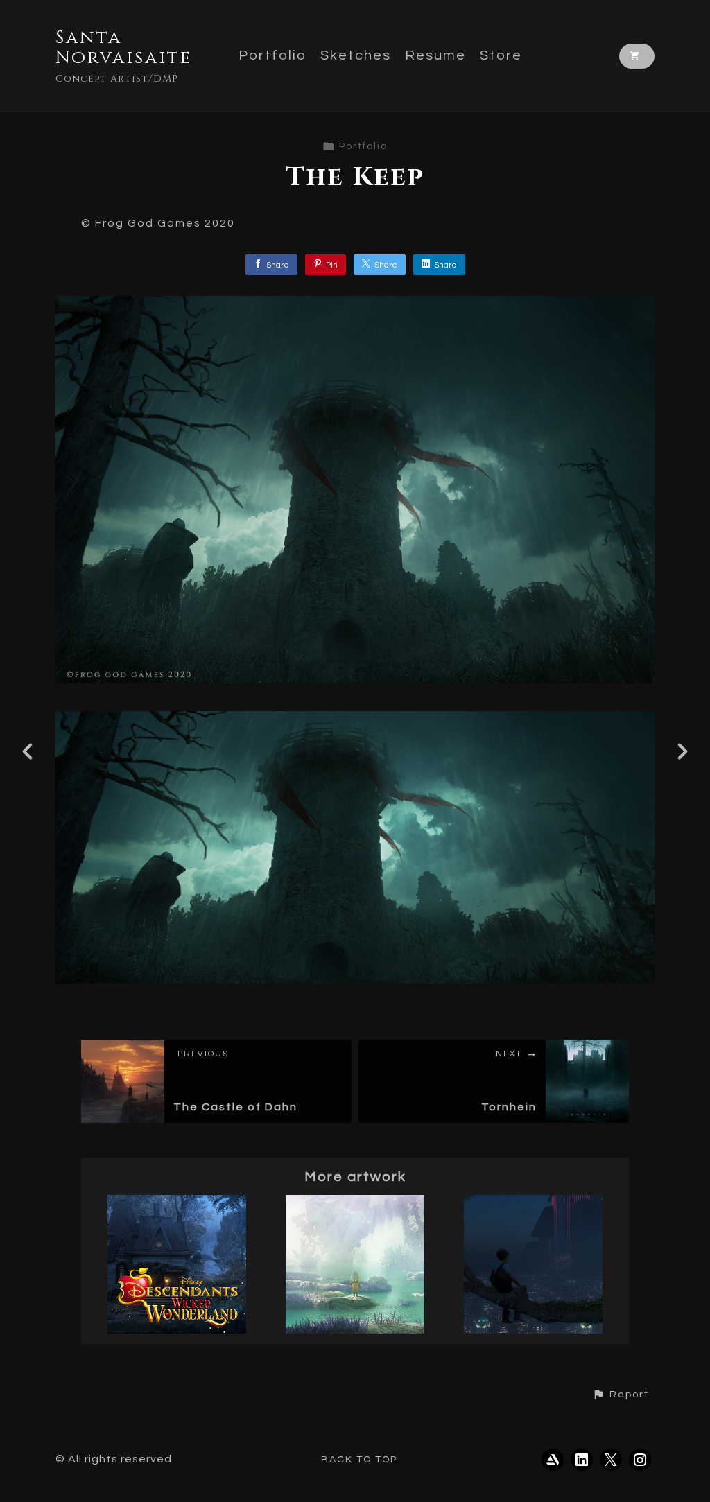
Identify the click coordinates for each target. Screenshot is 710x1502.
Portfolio (272, 55)
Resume (435, 55)
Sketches (355, 55)
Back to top (359, 1460)
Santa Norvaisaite (123, 48)
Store (501, 55)
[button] (621, 1394)
